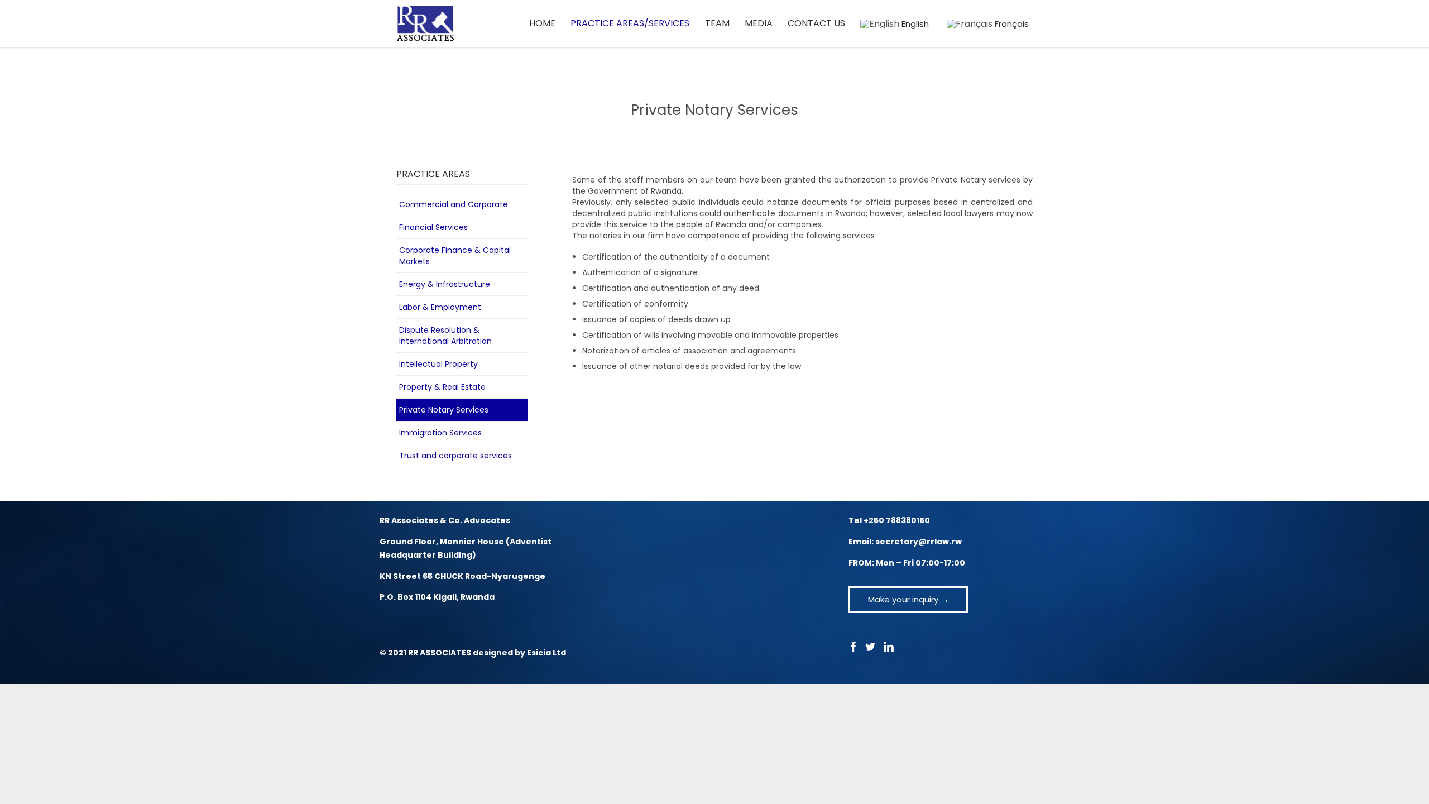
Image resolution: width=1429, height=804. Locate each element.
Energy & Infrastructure (444, 284)
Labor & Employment (440, 307)
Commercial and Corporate (453, 204)
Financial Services (433, 227)
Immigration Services (440, 432)
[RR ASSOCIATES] (425, 23)
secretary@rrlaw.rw (918, 541)
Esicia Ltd (546, 652)
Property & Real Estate (442, 387)
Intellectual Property (438, 364)
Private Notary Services (443, 409)
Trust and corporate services (455, 455)
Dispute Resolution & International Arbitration (445, 335)
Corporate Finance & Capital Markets (455, 256)
